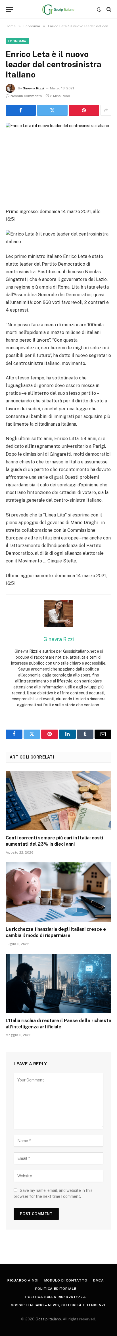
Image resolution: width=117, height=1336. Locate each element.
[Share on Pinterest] (84, 110)
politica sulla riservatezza (55, 1297)
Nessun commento (26, 96)
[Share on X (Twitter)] (52, 110)
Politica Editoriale (55, 1289)
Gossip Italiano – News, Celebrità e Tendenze (58, 1305)
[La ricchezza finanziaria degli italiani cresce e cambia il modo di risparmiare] (58, 892)
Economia (17, 41)
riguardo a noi (23, 1280)
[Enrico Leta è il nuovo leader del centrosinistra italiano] (58, 157)
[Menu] (9, 9)
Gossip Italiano (48, 1319)
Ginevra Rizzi (33, 88)
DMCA (98, 1280)
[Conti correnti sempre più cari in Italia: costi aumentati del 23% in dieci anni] (58, 800)
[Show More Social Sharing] (106, 110)
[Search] (108, 9)
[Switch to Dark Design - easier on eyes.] (99, 9)
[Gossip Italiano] (59, 9)
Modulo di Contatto (65, 1280)
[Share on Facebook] (21, 110)
